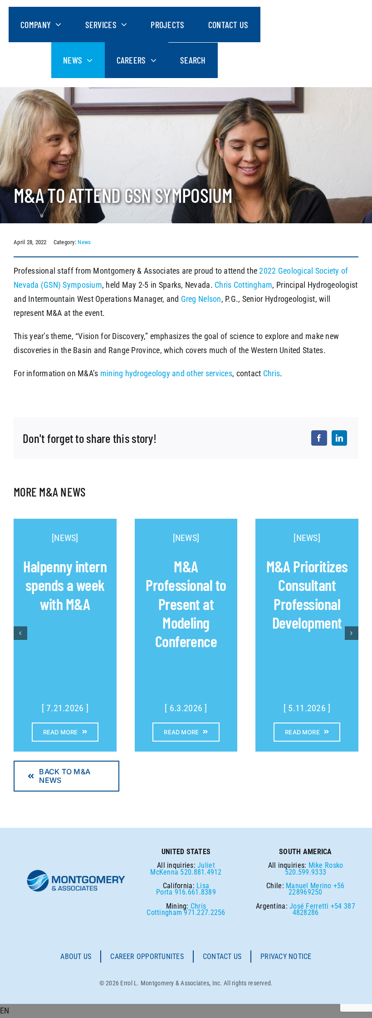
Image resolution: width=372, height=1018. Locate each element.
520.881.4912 (200, 872)
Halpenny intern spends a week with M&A (65, 585)
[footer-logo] (76, 872)
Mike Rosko (325, 865)
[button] (186, 1011)
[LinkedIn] (339, 438)
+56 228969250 (316, 888)
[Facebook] (319, 438)
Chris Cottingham (243, 285)
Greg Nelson (201, 299)
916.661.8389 (195, 892)
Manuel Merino (309, 885)
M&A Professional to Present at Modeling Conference (186, 604)
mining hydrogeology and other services (166, 373)
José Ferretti (309, 906)
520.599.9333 (305, 872)
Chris (271, 373)
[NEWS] (65, 537)
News (84, 242)
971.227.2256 (204, 912)
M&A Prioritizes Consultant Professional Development (307, 594)
